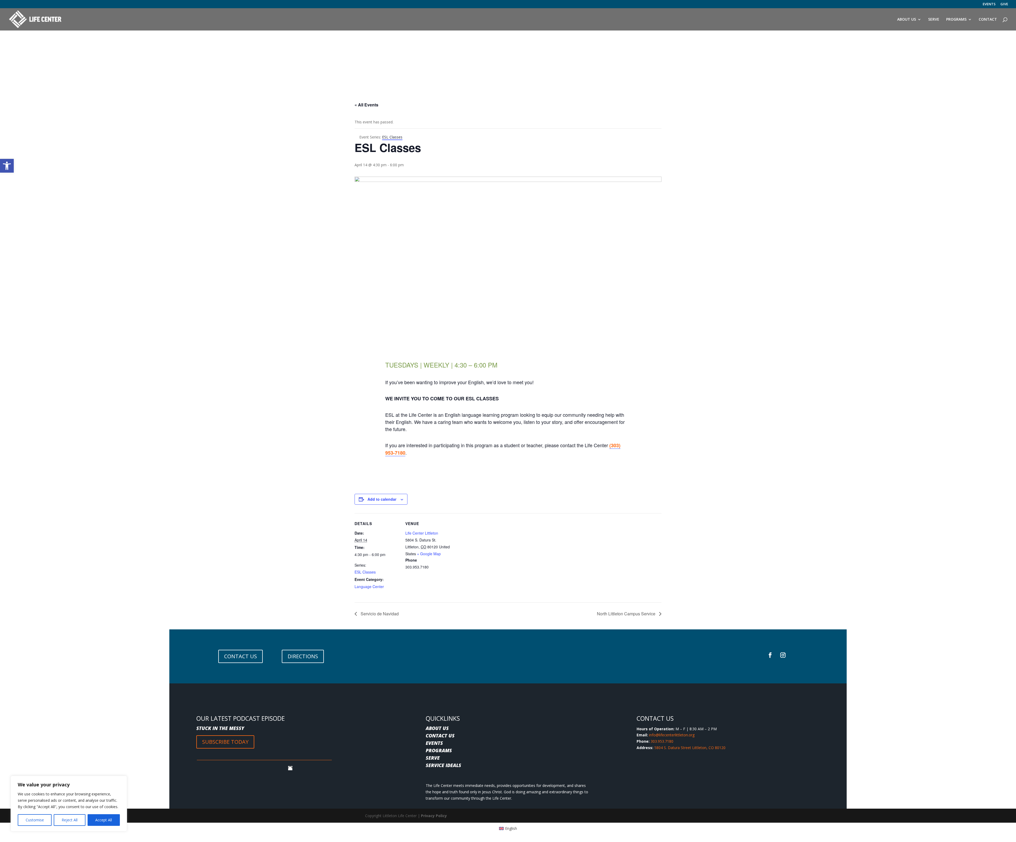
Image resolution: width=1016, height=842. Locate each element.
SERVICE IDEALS (443, 765)
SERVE (433, 758)
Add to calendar (382, 499)
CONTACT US (240, 656)
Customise (35, 819)
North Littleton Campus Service (626, 614)
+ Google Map (429, 553)
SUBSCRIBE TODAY (225, 741)
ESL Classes (365, 572)
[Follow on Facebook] (770, 655)
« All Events (366, 105)
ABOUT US (437, 728)
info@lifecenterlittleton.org (672, 734)
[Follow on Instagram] (783, 655)
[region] (69, 803)
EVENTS (989, 4)
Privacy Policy (434, 815)
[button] (7, 166)
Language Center (369, 586)
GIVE (1004, 4)
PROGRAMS (439, 750)
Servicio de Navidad (379, 614)
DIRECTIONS (303, 656)
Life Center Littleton (421, 533)
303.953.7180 (662, 741)
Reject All (70, 819)
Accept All (103, 819)
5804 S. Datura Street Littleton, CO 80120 (689, 747)
